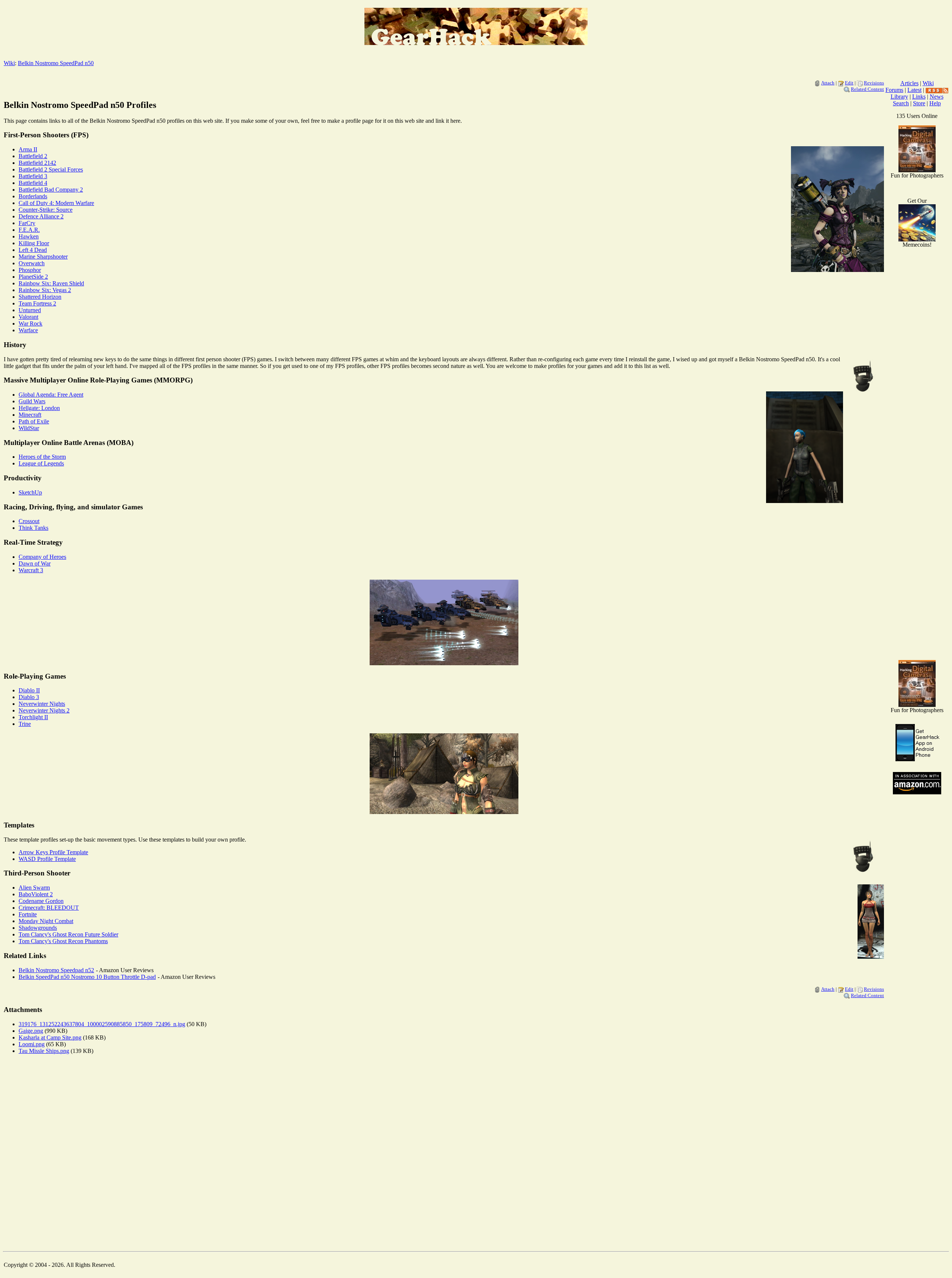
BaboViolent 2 (36, 894)
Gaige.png (31, 1031)
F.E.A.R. (29, 230)
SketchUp (30, 492)
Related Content (867, 89)
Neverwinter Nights (42, 704)
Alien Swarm (34, 887)
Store (919, 103)
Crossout (29, 521)
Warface (28, 330)
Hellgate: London (39, 408)
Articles (909, 83)
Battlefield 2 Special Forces (51, 169)
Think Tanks (33, 528)
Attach (827, 83)
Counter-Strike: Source (46, 209)
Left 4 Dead (33, 250)
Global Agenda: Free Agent (51, 394)
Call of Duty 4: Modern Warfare (56, 203)
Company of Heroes (42, 557)
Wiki (9, 63)
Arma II (28, 149)
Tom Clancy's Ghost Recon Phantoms (63, 941)
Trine (25, 724)
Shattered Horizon (40, 297)
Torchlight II (33, 717)
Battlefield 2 (33, 156)
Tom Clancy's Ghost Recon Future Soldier (68, 934)
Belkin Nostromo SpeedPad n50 (56, 63)
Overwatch (32, 263)
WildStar (29, 428)
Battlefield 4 (33, 183)
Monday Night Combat (46, 921)
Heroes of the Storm (42, 457)
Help (935, 103)
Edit (849, 83)
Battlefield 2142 (37, 163)
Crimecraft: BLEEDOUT (49, 907)
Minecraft (30, 414)
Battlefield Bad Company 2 (51, 189)
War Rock (30, 323)
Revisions (874, 83)
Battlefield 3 (33, 176)
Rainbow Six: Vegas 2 (45, 290)
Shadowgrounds (38, 928)
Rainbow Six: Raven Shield (51, 283)
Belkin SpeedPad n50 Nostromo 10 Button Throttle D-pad (87, 977)
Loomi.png (32, 1044)
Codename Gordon (41, 901)
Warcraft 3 (31, 570)
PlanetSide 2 (33, 276)
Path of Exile (34, 421)
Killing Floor (34, 243)
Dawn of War (35, 563)
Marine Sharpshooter (43, 256)
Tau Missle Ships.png (44, 1051)
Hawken (29, 236)
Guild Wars (32, 401)
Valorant (28, 317)
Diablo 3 (29, 697)
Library (899, 96)
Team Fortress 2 (37, 303)
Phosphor (30, 270)
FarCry (27, 223)
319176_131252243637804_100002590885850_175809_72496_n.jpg (102, 1024)
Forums (894, 90)
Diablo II (29, 690)
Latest (914, 90)
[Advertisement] (917, 535)
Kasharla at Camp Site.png (50, 1037)
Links (919, 96)
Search (901, 103)
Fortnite (28, 914)
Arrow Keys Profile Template (53, 852)
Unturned (30, 310)
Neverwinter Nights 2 (44, 710)
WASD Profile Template (47, 859)
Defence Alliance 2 (41, 216)
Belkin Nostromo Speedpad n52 (56, 970)
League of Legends (41, 463)
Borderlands (33, 196)
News (936, 96)
